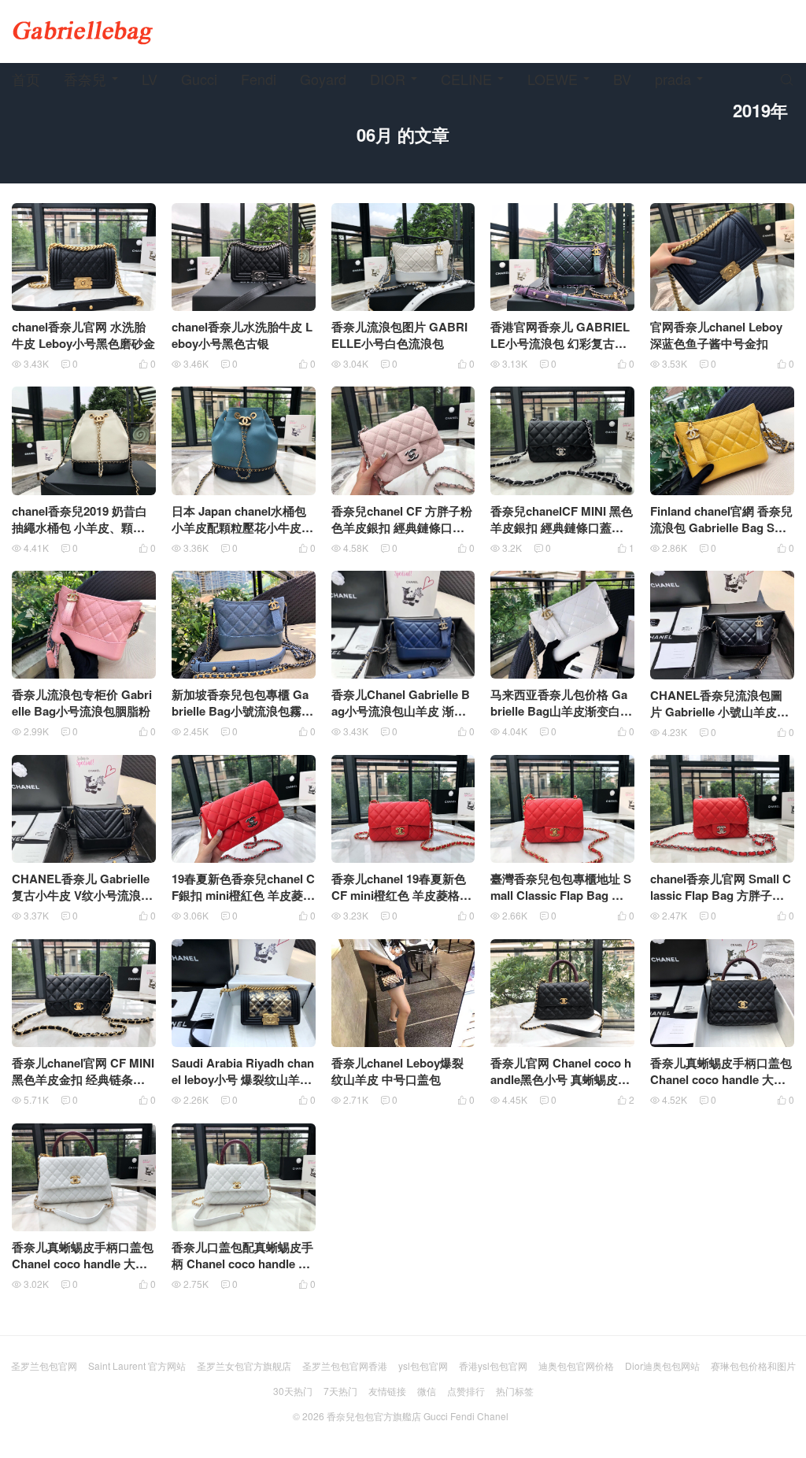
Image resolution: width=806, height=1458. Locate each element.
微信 (426, 1390)
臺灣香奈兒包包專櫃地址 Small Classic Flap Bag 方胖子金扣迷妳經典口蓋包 (560, 895)
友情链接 (387, 1390)
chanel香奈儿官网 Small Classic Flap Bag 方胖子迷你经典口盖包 (720, 895)
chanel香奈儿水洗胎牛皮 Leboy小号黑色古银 (242, 335)
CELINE (466, 78)
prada (673, 78)
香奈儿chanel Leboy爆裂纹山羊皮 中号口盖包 (397, 1071)
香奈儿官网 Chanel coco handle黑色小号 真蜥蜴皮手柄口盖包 (560, 1079)
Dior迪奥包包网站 (662, 1365)
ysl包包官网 (423, 1365)
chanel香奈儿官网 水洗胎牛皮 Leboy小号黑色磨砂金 (83, 335)
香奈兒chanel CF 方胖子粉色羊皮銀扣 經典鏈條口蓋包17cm (401, 527)
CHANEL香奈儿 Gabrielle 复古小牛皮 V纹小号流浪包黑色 (82, 895)
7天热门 (340, 1390)
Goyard (323, 78)
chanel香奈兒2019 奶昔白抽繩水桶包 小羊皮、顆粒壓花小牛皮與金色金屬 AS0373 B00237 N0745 (81, 535)
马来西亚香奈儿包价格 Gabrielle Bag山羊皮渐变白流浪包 (561, 711)
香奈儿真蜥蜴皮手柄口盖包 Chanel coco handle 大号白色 (82, 1263)
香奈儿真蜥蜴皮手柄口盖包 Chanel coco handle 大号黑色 (721, 1079)
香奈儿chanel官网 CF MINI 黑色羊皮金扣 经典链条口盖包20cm (83, 1079)
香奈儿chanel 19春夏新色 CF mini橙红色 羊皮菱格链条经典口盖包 (401, 895)
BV (622, 78)
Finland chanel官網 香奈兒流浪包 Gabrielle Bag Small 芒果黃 (721, 527)
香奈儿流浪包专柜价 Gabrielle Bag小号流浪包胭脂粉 (82, 703)
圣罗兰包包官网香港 (344, 1365)
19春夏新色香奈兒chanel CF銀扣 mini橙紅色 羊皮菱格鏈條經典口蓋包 (243, 895)
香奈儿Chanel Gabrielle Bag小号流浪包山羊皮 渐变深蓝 (400, 711)
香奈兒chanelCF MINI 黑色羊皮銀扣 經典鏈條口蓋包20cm (561, 527)
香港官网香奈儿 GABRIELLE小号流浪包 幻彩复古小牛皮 (560, 343)
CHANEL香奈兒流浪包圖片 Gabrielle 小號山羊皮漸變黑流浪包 (719, 711)
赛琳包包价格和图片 (753, 1365)
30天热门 (292, 1390)
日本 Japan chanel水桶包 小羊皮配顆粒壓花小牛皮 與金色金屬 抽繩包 (239, 527)
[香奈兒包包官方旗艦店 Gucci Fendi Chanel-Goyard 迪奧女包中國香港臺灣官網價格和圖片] (82, 31)
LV (149, 78)
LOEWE (552, 78)
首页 (26, 78)
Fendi (258, 78)
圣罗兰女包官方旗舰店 (244, 1365)
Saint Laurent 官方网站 (137, 1365)
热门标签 (515, 1390)
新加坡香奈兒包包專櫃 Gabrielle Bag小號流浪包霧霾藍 (242, 711)
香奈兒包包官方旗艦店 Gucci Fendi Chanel (417, 1416)
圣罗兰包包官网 (44, 1365)
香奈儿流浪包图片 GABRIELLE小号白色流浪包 (399, 335)
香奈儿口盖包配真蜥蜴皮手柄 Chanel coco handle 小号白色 (242, 1263)
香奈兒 (85, 78)
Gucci (199, 78)
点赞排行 (466, 1390)
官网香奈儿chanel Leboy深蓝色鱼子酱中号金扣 (716, 335)
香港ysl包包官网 (493, 1365)
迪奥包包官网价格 (576, 1365)
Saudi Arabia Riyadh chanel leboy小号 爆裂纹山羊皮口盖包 (243, 1079)
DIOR (387, 78)
